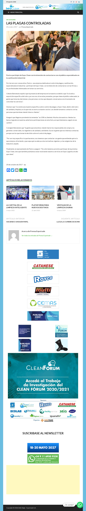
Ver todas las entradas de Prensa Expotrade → (37, 235)
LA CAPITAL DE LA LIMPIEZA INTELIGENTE (16, 206)
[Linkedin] (79, 2)
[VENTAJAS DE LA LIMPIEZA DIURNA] (68, 193)
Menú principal (16, 12)
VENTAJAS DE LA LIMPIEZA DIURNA (65, 206)
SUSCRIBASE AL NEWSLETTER (43, 433)
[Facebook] (71, 2)
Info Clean (21, 508)
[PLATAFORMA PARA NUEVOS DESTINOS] (43, 193)
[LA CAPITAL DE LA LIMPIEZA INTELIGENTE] (17, 193)
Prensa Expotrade (27, 27)
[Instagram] (73, 2)
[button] (80, 505)
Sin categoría (11, 19)
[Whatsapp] (76, 2)
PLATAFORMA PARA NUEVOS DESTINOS (40, 206)
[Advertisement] (43, 479)
